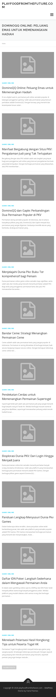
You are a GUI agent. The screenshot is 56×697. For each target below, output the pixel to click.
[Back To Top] (28, 681)
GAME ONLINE (8, 83)
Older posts (9, 667)
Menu (51, 15)
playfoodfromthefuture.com (27, 5)
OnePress (48, 688)
